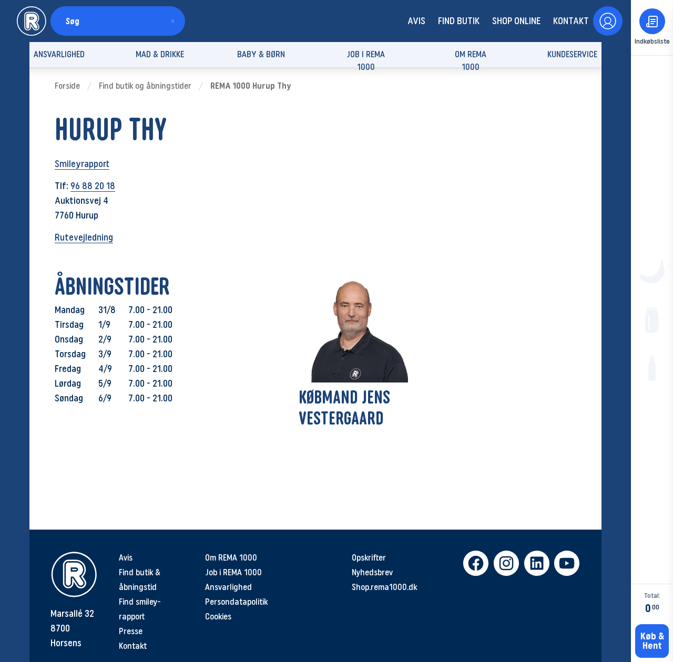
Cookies (218, 617)
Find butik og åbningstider (145, 86)
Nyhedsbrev (372, 572)
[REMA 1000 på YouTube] (565, 563)
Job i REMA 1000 (233, 572)
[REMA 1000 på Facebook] (474, 563)
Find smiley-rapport (140, 609)
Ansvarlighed (228, 587)
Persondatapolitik (236, 602)
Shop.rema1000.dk (384, 587)
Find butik (459, 21)
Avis (416, 21)
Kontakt (571, 21)
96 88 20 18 (92, 186)
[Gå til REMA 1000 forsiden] (31, 21)
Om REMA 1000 (231, 558)
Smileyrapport (82, 164)
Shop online (516, 21)
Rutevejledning (84, 237)
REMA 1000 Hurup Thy (250, 86)
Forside (67, 86)
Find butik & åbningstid (139, 579)
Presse (130, 631)
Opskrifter (369, 558)
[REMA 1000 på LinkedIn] (535, 563)
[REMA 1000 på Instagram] (505, 563)
